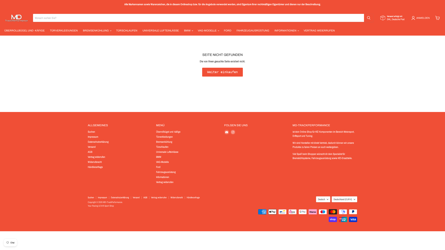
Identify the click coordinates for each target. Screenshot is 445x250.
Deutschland (343, 199)
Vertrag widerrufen (319, 30)
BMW (187, 30)
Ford (227, 30)
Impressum (93, 137)
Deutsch (321, 199)
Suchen (91, 132)
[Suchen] (368, 18)
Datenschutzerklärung (98, 142)
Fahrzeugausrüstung (253, 30)
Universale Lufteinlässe (161, 30)
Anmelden (423, 17)
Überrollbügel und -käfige (24, 30)
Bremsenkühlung (96, 30)
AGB (90, 152)
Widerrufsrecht (95, 162)
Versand (92, 147)
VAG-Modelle (207, 30)
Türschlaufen (126, 30)
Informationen (285, 30)
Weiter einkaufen (222, 72)
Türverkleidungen (64, 30)
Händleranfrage (95, 167)
